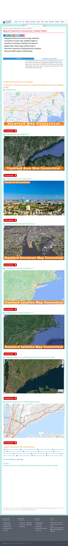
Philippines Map (6, 522)
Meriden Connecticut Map (38, 453)
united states (16, 28)
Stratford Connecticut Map (24, 455)
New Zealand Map (7, 528)
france (38, 21)
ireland (57, 21)
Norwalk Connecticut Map (30, 451)
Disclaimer (4, 544)
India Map (5, 530)
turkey (62, 21)
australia (33, 21)
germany (51, 21)
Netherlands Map (7, 526)
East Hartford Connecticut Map (55, 455)
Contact (52, 518)
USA (20, 21)
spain (46, 21)
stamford (29, 28)
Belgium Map (21, 518)
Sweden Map (29, 524)
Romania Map (39, 526)
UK (23, 21)
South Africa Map (6, 518)
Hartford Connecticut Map (44, 449)
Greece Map (37, 518)
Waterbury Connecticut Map (15, 451)
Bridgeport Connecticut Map (12, 449)
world (16, 21)
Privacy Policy (28, 543)
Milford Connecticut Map (39, 455)
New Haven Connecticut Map (29, 449)
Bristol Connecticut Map (53, 453)
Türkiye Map (22, 522)
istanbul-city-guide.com (59, 527)
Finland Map (22, 526)
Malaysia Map (39, 524)
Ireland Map (29, 522)
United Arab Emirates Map (41, 528)
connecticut (23, 28)
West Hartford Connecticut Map (22, 453)
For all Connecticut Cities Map (13, 459)
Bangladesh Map (39, 522)
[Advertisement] (34, 9)
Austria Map (22, 524)
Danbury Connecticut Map (45, 451)
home (10, 28)
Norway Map (38, 530)
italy (42, 21)
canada (27, 21)
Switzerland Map (7, 524)
